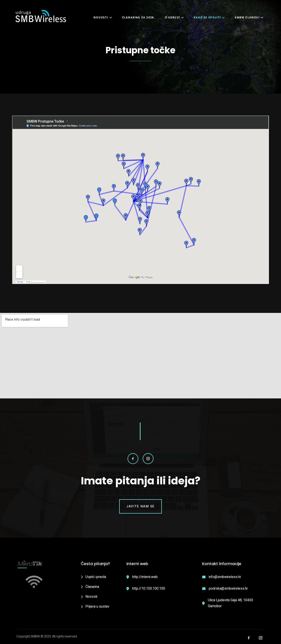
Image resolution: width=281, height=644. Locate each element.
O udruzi (172, 17)
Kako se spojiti (207, 17)
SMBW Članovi (247, 17)
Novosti (101, 17)
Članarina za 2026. (138, 17)
